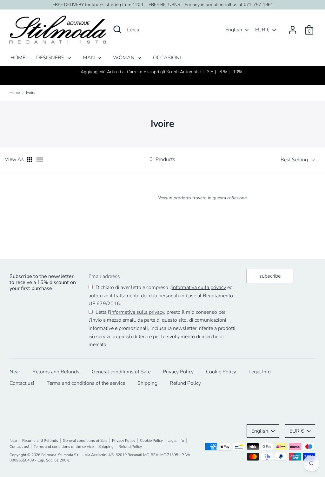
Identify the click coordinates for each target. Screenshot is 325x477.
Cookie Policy (221, 371)
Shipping (147, 383)
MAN (89, 57)
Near (15, 371)
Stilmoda (48, 454)
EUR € (262, 29)
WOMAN (124, 57)
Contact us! (22, 383)
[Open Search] (117, 29)
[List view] (39, 159)
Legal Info (260, 371)
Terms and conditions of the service (86, 383)
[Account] (292, 27)
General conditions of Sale (121, 371)
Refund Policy (185, 383)
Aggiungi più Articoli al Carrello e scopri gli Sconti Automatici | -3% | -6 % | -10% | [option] (163, 72)
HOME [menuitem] (17, 57)
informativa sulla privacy (199, 287)
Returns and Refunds (55, 371)
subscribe (270, 276)
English (233, 29)
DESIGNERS (51, 57)
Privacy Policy (178, 371)
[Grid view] (30, 159)
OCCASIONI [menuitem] (167, 57)
